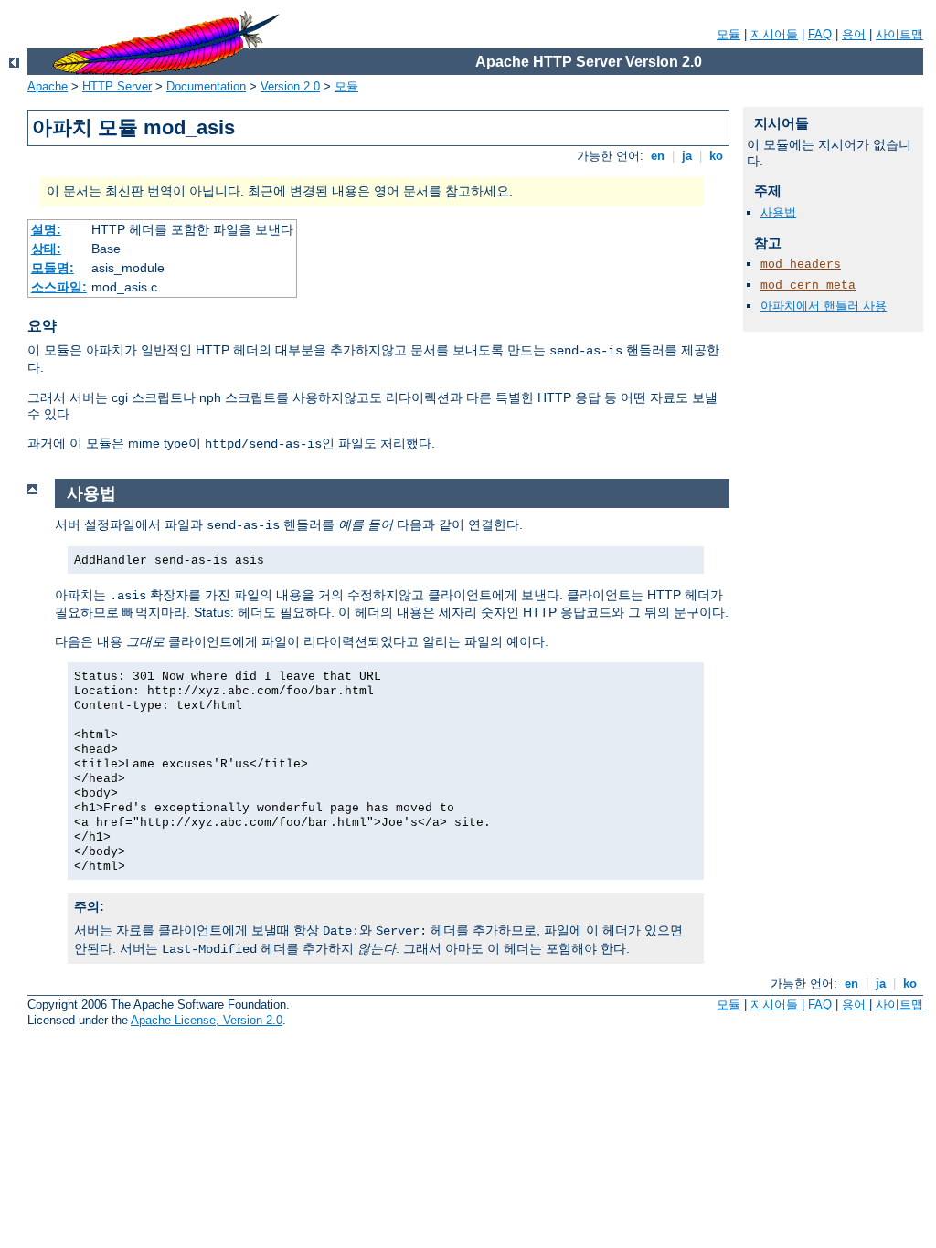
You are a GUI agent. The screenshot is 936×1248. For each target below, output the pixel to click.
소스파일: (59, 287)
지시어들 (774, 34)
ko (716, 156)
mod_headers (800, 264)
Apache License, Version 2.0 (206, 1020)
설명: (46, 229)
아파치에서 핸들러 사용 (823, 305)
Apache (47, 86)
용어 (854, 34)
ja (687, 156)
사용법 (778, 212)
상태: (46, 248)
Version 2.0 (290, 86)
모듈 (728, 34)
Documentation (206, 86)
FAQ (820, 34)
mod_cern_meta (808, 285)
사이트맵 (899, 34)
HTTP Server (117, 86)
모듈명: (52, 267)
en (657, 156)
